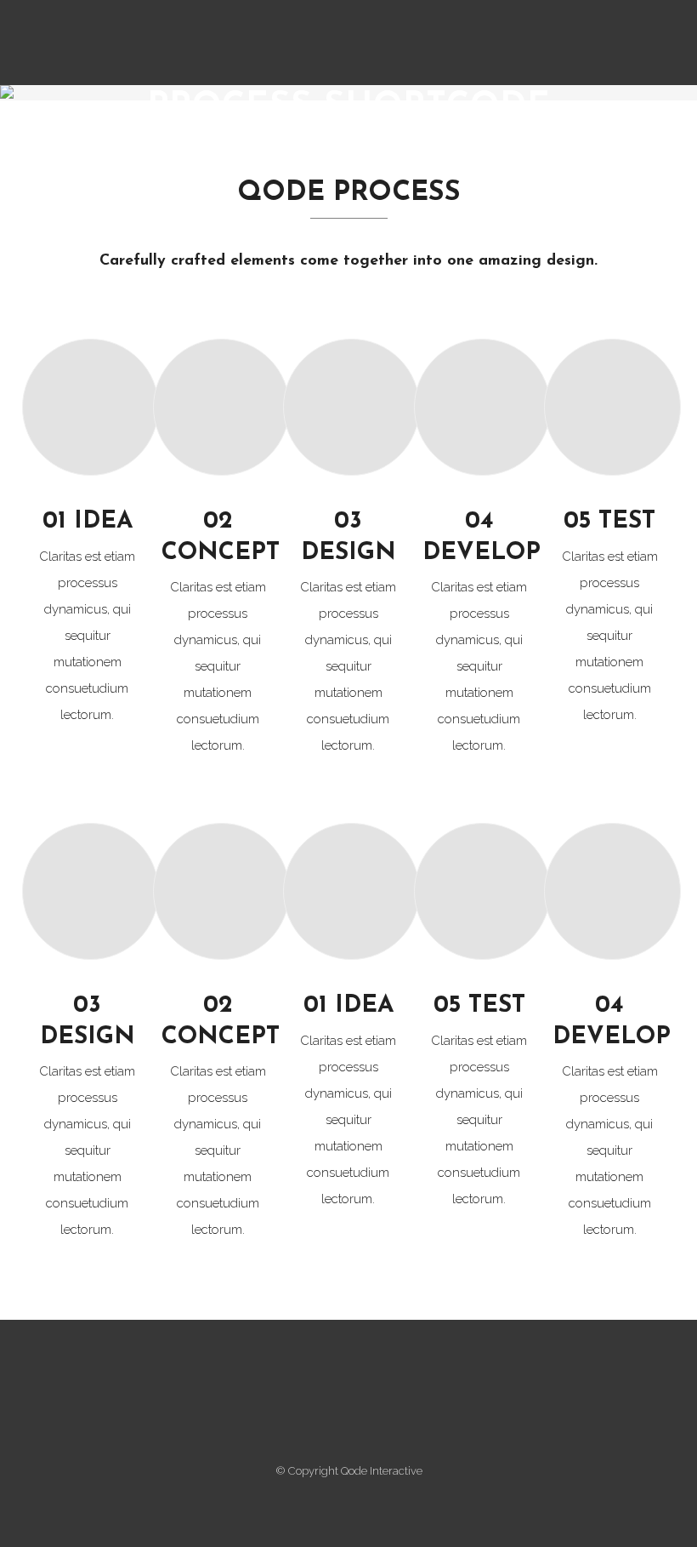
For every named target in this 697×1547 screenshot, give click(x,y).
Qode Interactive (381, 1470)
